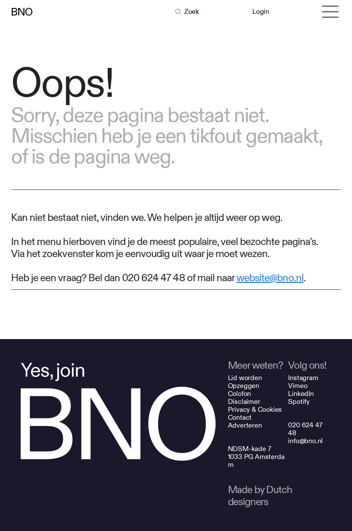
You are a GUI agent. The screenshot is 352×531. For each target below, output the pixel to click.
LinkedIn (301, 393)
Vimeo (297, 385)
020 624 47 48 (305, 429)
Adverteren (245, 425)
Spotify (299, 401)
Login (260, 11)
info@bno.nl (305, 441)
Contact (240, 417)
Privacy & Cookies (255, 409)
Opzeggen (243, 385)
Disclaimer (244, 401)
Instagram (303, 378)
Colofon (239, 393)
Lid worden (245, 378)
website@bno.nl (270, 278)
